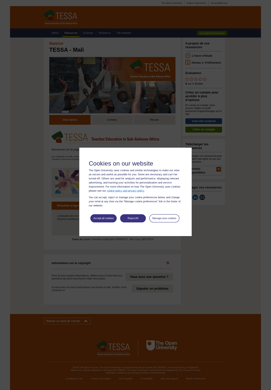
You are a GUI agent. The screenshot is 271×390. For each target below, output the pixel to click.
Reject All (133, 218)
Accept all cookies (103, 218)
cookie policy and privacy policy (125, 190)
